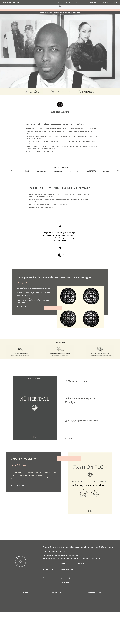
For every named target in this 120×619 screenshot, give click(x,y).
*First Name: (63, 563)
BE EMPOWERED (22, 306)
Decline (79, 12)
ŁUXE (115, 2)
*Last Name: (81, 563)
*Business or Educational (49, 569)
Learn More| (70, 12)
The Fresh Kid (50, 146)
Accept (75, 12)
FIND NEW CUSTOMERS (17, 485)
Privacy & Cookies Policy (74, 585)
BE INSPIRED (69, 438)
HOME (58, 2)
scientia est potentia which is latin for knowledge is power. (52, 204)
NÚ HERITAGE (92, 2)
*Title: (44, 563)
